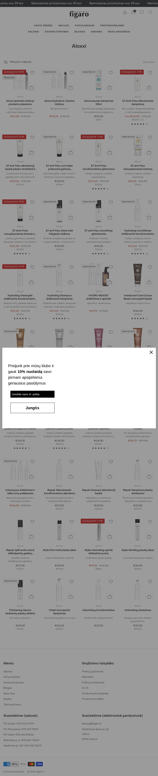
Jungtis (32, 408)
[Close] (151, 352)
